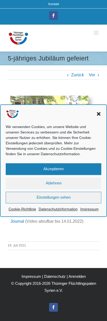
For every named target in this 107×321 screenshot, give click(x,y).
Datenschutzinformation (58, 209)
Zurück (77, 75)
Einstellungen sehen (54, 197)
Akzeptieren (53, 169)
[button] (98, 113)
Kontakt (53, 4)
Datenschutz (55, 276)
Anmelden (77, 276)
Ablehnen (54, 183)
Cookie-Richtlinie (22, 209)
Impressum (89, 209)
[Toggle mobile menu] (96, 32)
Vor (92, 75)
